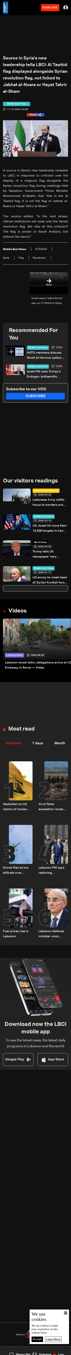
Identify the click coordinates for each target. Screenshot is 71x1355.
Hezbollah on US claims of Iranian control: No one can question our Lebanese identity (17, 807)
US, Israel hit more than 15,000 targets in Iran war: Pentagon (49, 528)
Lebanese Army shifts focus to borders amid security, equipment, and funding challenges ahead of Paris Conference (50, 503)
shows (52, 1352)
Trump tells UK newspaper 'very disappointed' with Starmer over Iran (46, 554)
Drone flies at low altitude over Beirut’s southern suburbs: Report (16, 870)
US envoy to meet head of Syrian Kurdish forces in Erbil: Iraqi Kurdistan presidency (50, 580)
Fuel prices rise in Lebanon (15, 934)
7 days (37, 743)
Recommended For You (33, 334)
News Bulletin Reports (46, 491)
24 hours (13, 743)
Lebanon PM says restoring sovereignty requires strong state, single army (51, 870)
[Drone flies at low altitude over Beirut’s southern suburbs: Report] (18, 850)
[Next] (66, 645)
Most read (21, 729)
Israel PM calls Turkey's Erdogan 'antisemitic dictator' (44, 374)
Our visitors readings (30, 481)
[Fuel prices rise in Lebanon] (18, 913)
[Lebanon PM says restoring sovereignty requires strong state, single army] (53, 850)
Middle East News (38, 348)
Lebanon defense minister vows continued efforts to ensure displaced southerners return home (53, 934)
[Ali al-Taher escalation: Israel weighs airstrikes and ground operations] (53, 786)
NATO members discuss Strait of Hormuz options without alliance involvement (45, 355)
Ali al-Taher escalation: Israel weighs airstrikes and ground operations (50, 807)
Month (59, 743)
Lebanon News (14, 655)
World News (40, 542)
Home (7, 1352)
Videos (17, 611)
